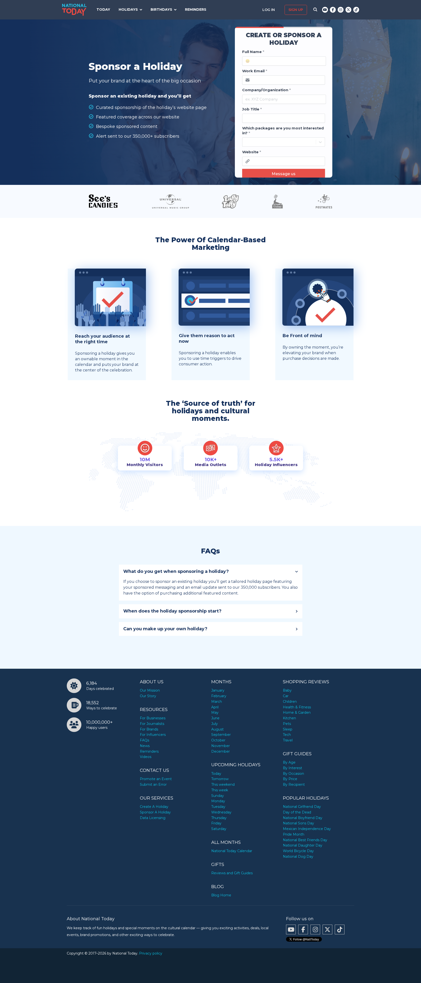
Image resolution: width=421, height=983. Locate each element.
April (215, 707)
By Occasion (293, 773)
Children (290, 701)
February (218, 696)
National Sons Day (298, 823)
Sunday (217, 796)
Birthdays (161, 9)
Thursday (219, 818)
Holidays (128, 9)
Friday (216, 823)
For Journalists (152, 723)
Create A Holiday (154, 806)
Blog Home (221, 895)
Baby (287, 690)
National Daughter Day (302, 845)
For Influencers (153, 734)
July (214, 723)
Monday (218, 801)
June (215, 718)
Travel (288, 740)
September (221, 734)
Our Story (148, 696)
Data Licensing (152, 818)
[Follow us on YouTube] (325, 10)
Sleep (287, 729)
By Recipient (294, 784)
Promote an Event (156, 779)
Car (285, 696)
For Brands (149, 729)
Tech (287, 734)
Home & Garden (297, 712)
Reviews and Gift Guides (232, 873)
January (217, 690)
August (217, 729)
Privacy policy (150, 953)
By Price (290, 779)
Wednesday (221, 812)
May (215, 712)
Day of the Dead (297, 812)
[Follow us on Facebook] (333, 10)
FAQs (144, 740)
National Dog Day (298, 856)
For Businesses (152, 718)
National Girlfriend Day (302, 806)
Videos (145, 757)
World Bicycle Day (298, 851)
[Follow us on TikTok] (356, 10)
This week (219, 790)
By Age (289, 762)
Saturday (218, 829)
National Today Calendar (231, 851)
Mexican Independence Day (307, 829)
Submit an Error (153, 784)
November (220, 746)
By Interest (292, 768)
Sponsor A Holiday (155, 812)
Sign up (295, 10)
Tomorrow (220, 779)
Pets (287, 723)
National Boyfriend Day (302, 818)
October (218, 740)
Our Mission (150, 690)
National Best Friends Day (305, 840)
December (220, 751)
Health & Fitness (297, 707)
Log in (269, 10)
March (216, 701)
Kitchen (289, 718)
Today (103, 9)
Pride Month (293, 834)
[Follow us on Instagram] (341, 10)
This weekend (223, 784)
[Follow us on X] (348, 10)
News (145, 746)
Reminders (195, 9)
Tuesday (218, 806)
